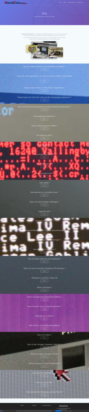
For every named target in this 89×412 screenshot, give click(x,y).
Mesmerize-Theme (63, 409)
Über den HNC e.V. (80, 2)
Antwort (44, 69)
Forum (60, 2)
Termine (64, 2)
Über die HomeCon (71, 2)
